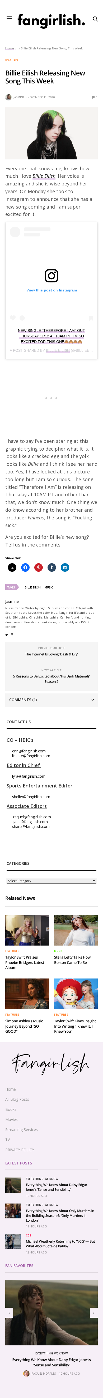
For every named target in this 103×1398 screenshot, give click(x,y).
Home (9, 48)
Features (11, 60)
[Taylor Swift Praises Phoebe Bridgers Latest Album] (27, 930)
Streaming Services (21, 1129)
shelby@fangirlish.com (31, 796)
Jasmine (19, 97)
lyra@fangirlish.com (28, 776)
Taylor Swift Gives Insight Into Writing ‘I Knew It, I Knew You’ (75, 1026)
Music (58, 951)
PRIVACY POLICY (19, 1149)
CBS (28, 1235)
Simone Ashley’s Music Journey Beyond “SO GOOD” (24, 1026)
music (49, 587)
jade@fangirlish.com (30, 821)
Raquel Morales (43, 1373)
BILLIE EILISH (58, 350)
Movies (11, 1119)
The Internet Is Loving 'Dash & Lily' (51, 654)
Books (10, 1109)
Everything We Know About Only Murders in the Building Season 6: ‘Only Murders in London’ (60, 1215)
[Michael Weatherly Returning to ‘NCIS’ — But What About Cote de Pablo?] (13, 1241)
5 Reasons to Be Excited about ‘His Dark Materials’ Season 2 (51, 679)
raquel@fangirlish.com (32, 816)
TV (7, 1139)
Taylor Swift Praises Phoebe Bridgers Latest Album (24, 962)
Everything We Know (42, 1178)
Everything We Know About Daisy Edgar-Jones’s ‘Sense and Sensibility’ (57, 1187)
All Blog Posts (17, 1099)
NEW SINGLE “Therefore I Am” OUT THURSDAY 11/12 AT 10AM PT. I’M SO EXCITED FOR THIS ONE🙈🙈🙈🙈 (51, 336)
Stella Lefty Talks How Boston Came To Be (72, 960)
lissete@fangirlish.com (31, 755)
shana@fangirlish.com (31, 826)
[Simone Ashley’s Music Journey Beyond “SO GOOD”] (27, 993)
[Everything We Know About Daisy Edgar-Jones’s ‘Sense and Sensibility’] (13, 1184)
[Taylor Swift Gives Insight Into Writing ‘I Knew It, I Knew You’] (76, 993)
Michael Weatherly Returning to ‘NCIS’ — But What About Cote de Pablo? (60, 1243)
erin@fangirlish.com (29, 750)
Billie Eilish (43, 176)
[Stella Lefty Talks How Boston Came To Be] (76, 930)
